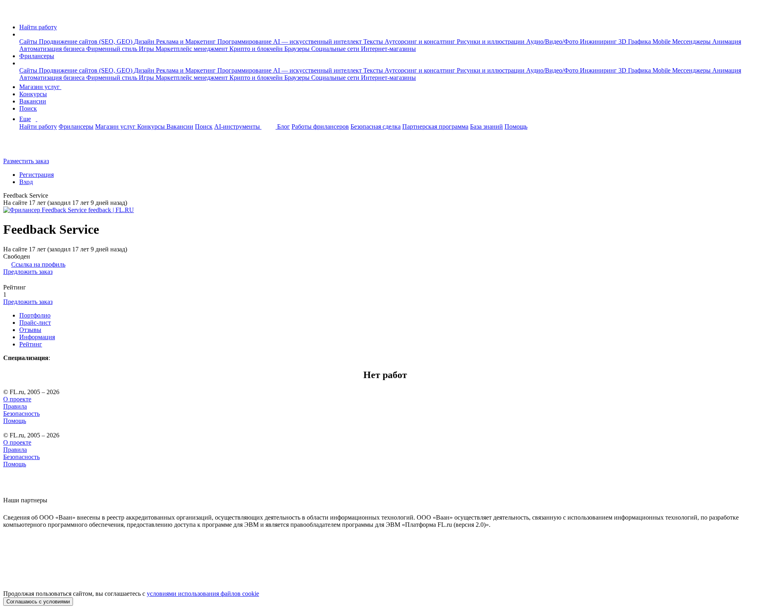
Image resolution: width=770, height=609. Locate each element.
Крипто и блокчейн (256, 48)
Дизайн (145, 41)
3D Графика (635, 41)
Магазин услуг (40, 86)
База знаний (486, 126)
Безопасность (21, 413)
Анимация (726, 41)
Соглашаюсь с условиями (38, 602)
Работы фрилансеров (320, 126)
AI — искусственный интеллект (318, 41)
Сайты (29, 41)
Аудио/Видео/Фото (553, 41)
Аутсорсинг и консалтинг (421, 41)
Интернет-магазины (388, 48)
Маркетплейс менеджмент (192, 48)
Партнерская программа (435, 126)
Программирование (245, 41)
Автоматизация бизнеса (52, 48)
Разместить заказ (26, 161)
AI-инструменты (237, 126)
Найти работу (38, 27)
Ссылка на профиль (38, 264)
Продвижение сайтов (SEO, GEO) (86, 41)
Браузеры (297, 48)
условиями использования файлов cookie (203, 593)
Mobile (662, 41)
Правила (15, 406)
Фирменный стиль (112, 48)
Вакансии (32, 101)
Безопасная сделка (376, 126)
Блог (283, 126)
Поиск (28, 108)
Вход (26, 181)
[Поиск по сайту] (25, 147)
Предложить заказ (28, 271)
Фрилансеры (36, 56)
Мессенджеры (692, 41)
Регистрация (36, 174)
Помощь (516, 126)
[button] (21, 34)
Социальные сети (336, 48)
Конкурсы (33, 94)
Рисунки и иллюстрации (491, 41)
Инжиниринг (599, 41)
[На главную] (10, 13)
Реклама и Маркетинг (186, 41)
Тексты (374, 41)
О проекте (17, 399)
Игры (147, 48)
